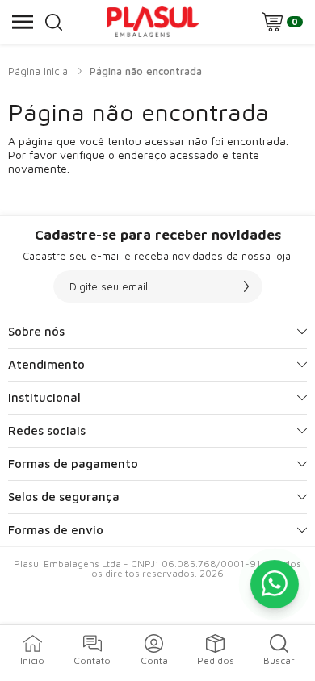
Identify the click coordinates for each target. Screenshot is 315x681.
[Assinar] (246, 286)
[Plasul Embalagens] (153, 21)
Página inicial (39, 71)
